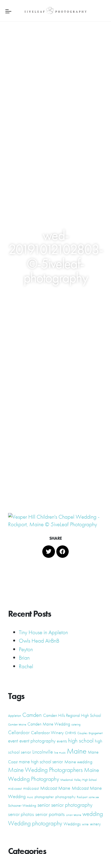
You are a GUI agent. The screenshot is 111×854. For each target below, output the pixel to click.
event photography (37, 740)
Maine (76, 751)
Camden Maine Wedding (48, 724)
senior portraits (50, 814)
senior (43, 804)
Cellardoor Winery (47, 732)
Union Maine (73, 815)
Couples (82, 733)
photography (65, 796)
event (13, 741)
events (62, 741)
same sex (94, 797)
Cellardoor (19, 732)
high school (80, 740)
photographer (44, 796)
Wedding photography (35, 823)
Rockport (82, 797)
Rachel (26, 666)
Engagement (96, 733)
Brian (24, 657)
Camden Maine (17, 724)
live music (59, 752)
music (30, 797)
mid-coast (15, 788)
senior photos (21, 814)
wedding (92, 814)
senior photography (71, 804)
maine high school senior (41, 761)
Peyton (26, 649)
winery (95, 824)
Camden (32, 715)
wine (85, 824)
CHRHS (70, 732)
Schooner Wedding (22, 805)
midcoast (31, 788)
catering (76, 724)
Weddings (72, 824)
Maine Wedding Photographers (45, 770)
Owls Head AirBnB (39, 640)
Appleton (14, 715)
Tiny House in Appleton (43, 632)
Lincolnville (42, 752)
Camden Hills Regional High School (72, 715)
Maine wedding (78, 762)
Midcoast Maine (55, 788)
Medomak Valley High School (78, 780)
